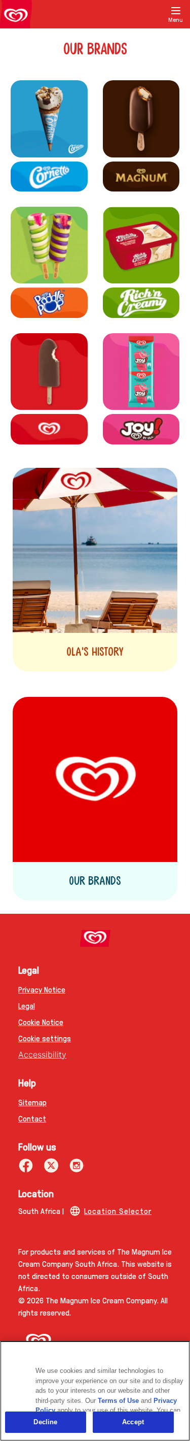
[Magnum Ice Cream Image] (141, 118)
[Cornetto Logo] (49, 176)
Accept (133, 1422)
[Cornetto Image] (49, 118)
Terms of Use (118, 1400)
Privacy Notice (41, 989)
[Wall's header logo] (16, 16)
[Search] (150, 14)
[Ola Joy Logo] (141, 429)
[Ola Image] (49, 371)
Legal (26, 1005)
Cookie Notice (40, 1021)
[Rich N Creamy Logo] (141, 302)
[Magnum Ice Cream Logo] (141, 176)
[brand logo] (95, 938)
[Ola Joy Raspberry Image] (141, 371)
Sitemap (32, 1102)
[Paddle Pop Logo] (49, 302)
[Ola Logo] (49, 429)
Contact (32, 1118)
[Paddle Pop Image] (49, 245)
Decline (45, 1422)
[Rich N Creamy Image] (141, 245)
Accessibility (42, 1054)
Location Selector (117, 1210)
